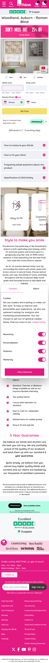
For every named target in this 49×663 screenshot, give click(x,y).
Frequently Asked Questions (35, 610)
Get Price (24, 111)
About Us (4, 625)
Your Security (29, 606)
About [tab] (36, 288)
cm (25, 77)
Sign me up (38, 587)
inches (40, 77)
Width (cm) (7, 83)
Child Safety (29, 615)
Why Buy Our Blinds (8, 629)
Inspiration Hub (7, 606)
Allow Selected (24, 372)
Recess (12, 102)
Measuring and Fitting (33, 601)
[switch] (42, 343)
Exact (33, 102)
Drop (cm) (30, 83)
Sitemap (4, 615)
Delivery (4, 620)
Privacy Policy (29, 634)
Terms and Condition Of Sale (35, 625)
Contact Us (9, 575)
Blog (3, 634)
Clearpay (4, 639)
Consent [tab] (13, 288)
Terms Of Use (29, 629)
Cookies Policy (30, 639)
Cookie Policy (38, 322)
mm (11, 77)
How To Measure (7, 610)
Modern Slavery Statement (34, 643)
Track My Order (7, 601)
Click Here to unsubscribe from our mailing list (24, 593)
